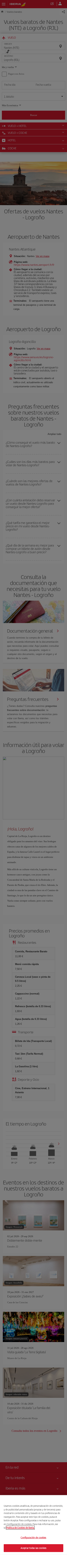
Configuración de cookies (33, 1537)
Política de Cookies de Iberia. (20, 1527)
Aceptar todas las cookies (33, 1548)
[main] (33, 1525)
